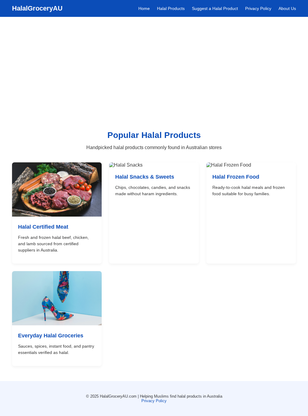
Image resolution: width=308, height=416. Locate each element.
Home (144, 8)
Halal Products (171, 8)
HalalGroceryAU (37, 8)
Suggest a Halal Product (215, 8)
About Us (287, 8)
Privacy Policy (258, 8)
